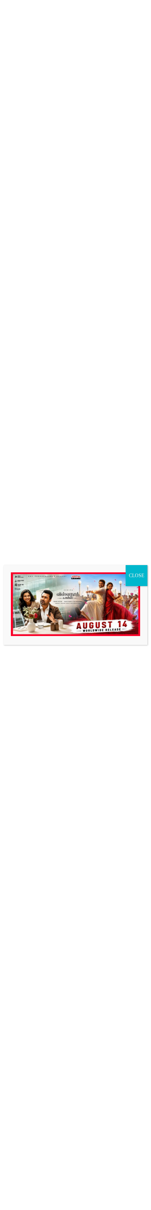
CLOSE (136, 575)
